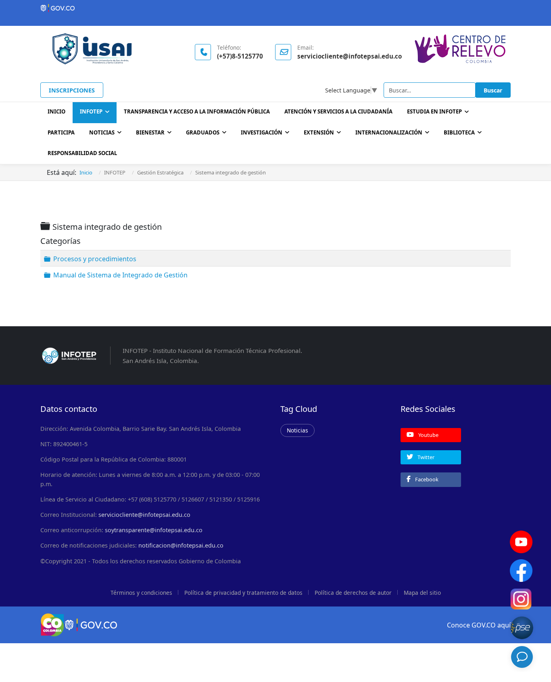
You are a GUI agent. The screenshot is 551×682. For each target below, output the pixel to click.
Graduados (202, 132)
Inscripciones (72, 90)
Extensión (319, 132)
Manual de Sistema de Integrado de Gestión (120, 274)
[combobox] (430, 90)
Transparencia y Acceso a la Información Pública (197, 111)
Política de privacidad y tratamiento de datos (243, 592)
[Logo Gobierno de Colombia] (275, 8)
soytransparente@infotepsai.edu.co (153, 530)
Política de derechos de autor (353, 592)
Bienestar (150, 132)
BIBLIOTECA (459, 132)
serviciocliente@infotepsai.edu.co (144, 514)
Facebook (426, 479)
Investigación (261, 132)
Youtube (427, 435)
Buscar (493, 90)
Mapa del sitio (422, 592)
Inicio (56, 111)
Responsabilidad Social (82, 153)
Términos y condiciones (141, 592)
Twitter (425, 457)
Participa (61, 132)
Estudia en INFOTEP (434, 111)
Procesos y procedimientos (94, 258)
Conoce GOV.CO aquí (479, 625)
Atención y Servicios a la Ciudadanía (338, 111)
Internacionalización (388, 132)
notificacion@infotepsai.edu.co (180, 545)
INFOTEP (91, 111)
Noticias (102, 132)
